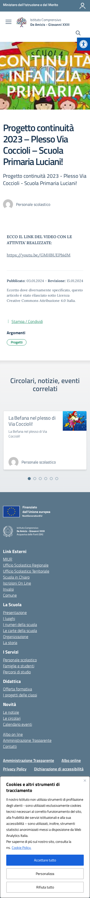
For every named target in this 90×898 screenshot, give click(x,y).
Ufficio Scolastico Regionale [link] (25, 565)
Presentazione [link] (15, 612)
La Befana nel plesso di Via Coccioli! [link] (31, 421)
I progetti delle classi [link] (20, 695)
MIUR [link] (7, 559)
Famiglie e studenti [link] (18, 666)
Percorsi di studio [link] (17, 672)
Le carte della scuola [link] (20, 630)
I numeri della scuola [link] (20, 624)
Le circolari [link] (11, 718)
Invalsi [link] (8, 589)
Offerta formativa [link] (17, 689)
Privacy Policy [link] (14, 769)
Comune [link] (10, 595)
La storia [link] (10, 643)
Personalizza (45, 873)
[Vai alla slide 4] (45, 478)
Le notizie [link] (11, 712)
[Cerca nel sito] (78, 33)
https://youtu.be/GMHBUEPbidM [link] (38, 254)
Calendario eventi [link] (17, 724)
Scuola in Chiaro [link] (16, 577)
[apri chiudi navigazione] (9, 22)
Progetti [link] (16, 342)
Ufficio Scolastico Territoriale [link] (26, 571)
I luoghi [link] (9, 618)
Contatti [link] (10, 746)
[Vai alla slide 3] (40, 478)
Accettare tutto (45, 860)
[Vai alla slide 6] (56, 478)
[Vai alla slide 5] (51, 478)
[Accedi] (82, 6)
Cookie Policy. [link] (21, 847)
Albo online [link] (71, 760)
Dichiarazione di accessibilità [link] (59, 769)
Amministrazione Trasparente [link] (27, 740)
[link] (83, 44)
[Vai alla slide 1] (29, 478)
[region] (45, 837)
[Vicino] (85, 780)
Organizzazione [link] (15, 637)
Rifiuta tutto (45, 887)
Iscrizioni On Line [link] (17, 583)
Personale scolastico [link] (20, 660)
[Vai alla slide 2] (34, 478)
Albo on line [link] (13, 734)
